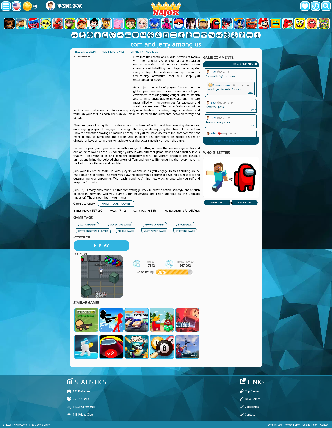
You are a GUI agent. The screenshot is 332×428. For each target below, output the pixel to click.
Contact (250, 414)
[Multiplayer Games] (173, 35)
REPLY (253, 125)
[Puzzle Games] (189, 35)
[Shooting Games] (211, 35)
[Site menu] (6, 6)
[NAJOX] (166, 9)
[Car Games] (120, 35)
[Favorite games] (305, 6)
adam (214, 133)
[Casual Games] (128, 35)
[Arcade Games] (105, 35)
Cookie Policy (309, 424)
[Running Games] (204, 35)
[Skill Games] (219, 35)
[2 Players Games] (75, 35)
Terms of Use (274, 424)
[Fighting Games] (158, 35)
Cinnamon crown (223, 85)
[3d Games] (82, 35)
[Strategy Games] (234, 35)
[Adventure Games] (97, 35)
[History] (315, 6)
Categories (252, 407)
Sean (214, 118)
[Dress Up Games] (143, 35)
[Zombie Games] (257, 35)
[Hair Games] (166, 35)
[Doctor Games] (135, 35)
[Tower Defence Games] (242, 35)
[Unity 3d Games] (249, 35)
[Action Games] (90, 35)
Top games (252, 391)
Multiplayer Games (116, 203)
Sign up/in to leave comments (231, 141)
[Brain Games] (113, 35)
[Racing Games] (196, 35)
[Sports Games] (227, 35)
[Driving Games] (151, 35)
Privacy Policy (292, 424)
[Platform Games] (181, 35)
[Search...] (326, 6)
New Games (252, 399)
